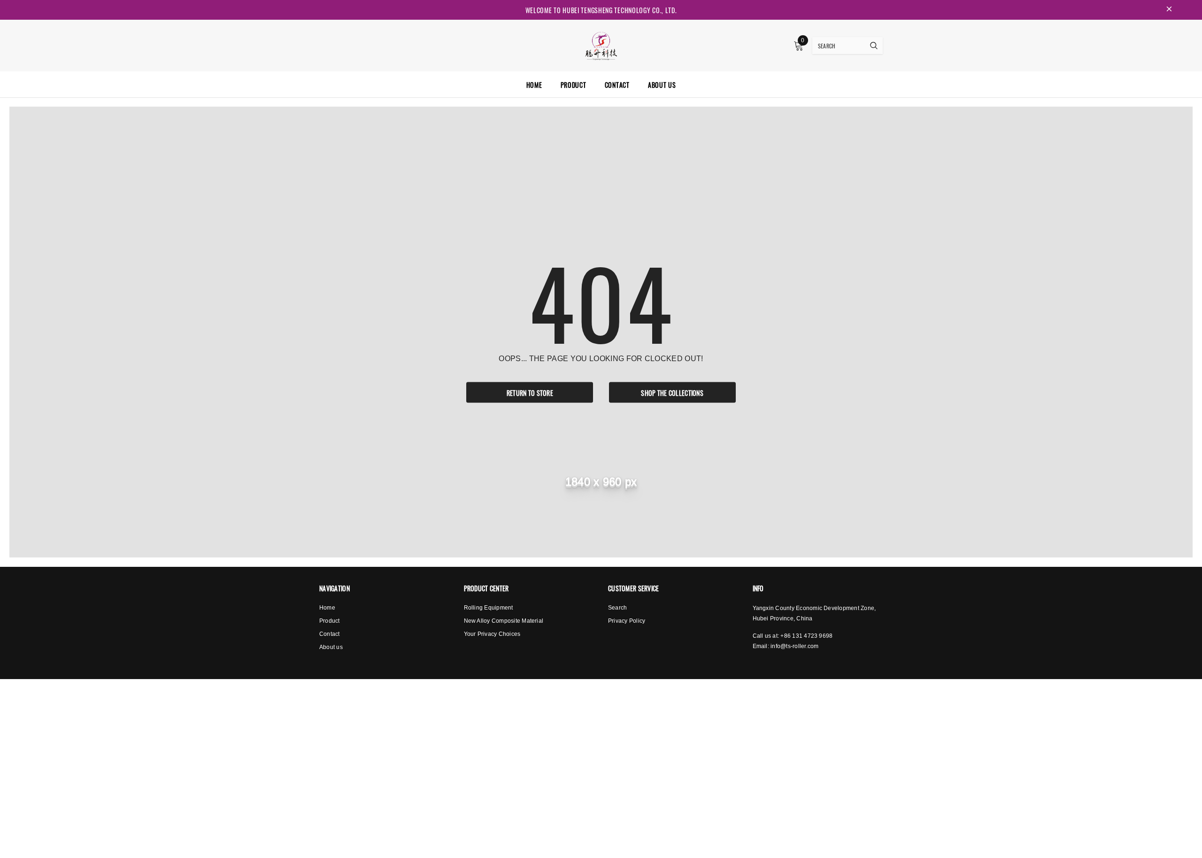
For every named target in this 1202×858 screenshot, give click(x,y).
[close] (1169, 10)
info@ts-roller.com (794, 645)
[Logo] (600, 45)
